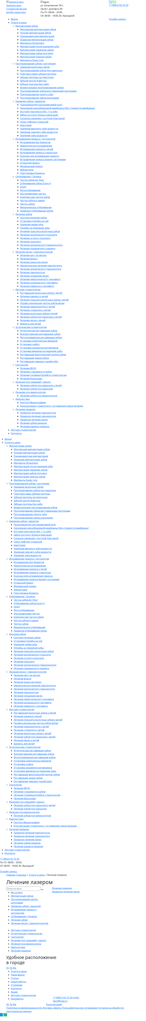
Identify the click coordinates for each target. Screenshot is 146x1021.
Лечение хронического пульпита (38, 234)
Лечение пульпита (30, 241)
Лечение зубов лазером (33, 423)
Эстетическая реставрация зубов (38, 330)
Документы (17, 998)
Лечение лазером (25, 409)
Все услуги (16, 892)
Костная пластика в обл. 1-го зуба (38, 111)
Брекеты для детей (30, 323)
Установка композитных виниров (38, 340)
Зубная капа (27, 169)
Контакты (16, 433)
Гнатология (21, 364)
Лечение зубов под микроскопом (38, 395)
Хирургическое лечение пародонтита (41, 265)
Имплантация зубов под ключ (36, 53)
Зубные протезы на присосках (37, 77)
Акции (14, 991)
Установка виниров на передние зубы (41, 351)
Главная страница (16, 875)
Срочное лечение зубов (33, 217)
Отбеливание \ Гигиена (28, 176)
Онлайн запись (117, 19)
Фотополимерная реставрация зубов (41, 337)
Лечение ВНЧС (28, 368)
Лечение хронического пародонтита (40, 269)
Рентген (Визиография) (33, 402)
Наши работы (18, 981)
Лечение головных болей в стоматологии (43, 375)
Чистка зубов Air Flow (32, 180)
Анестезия (26, 125)
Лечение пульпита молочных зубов (40, 231)
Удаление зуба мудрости (33, 135)
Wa (114, 1)
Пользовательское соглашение (79, 1007)
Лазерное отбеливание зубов (36, 210)
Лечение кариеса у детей (34, 296)
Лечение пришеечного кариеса (37, 248)
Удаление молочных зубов (35, 67)
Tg (110, 1)
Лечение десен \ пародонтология (34, 251)
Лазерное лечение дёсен (34, 419)
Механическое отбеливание (36, 207)
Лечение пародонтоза (32, 272)
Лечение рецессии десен (34, 262)
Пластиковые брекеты (32, 173)
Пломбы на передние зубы (35, 228)
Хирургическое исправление (36, 145)
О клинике (16, 985)
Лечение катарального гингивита (39, 282)
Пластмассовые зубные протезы (38, 73)
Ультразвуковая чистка (33, 193)
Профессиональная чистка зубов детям (42, 303)
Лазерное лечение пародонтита (38, 416)
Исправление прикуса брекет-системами (43, 159)
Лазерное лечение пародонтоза (38, 412)
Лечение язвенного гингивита (37, 286)
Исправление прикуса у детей (36, 149)
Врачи (14, 19)
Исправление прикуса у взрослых (38, 152)
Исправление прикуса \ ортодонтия (35, 138)
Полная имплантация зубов (35, 32)
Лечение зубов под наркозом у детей (41, 317)
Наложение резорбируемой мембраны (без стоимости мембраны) (57, 108)
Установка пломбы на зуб (34, 221)
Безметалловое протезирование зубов (42, 87)
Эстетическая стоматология (31, 327)
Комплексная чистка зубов (35, 197)
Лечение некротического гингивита (40, 279)
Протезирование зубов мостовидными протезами (48, 91)
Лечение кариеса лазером (34, 426)
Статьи (15, 978)
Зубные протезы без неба (34, 84)
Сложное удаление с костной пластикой (42, 118)
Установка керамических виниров (39, 347)
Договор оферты (52, 1007)
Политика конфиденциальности (24, 1007)
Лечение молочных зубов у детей (38, 313)
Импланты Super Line (32, 60)
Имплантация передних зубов (37, 49)
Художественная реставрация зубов (40, 334)
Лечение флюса (28, 258)
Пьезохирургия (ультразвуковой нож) (41, 104)
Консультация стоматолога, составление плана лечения (51, 406)
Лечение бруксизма (31, 378)
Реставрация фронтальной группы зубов (43, 354)
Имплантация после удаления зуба (39, 46)
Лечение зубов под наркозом (36, 388)
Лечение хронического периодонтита (41, 245)
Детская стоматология (27, 289)
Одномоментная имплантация (37, 36)
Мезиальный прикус (31, 166)
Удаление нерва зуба (31, 224)
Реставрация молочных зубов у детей (41, 293)
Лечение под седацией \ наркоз (33, 382)
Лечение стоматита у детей (35, 310)
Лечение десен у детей (32, 320)
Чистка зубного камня (32, 200)
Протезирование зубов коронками (39, 97)
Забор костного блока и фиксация (39, 115)
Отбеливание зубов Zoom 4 (35, 183)
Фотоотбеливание (30, 190)
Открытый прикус (30, 162)
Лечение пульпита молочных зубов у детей (44, 299)
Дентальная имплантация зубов (38, 29)
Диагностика (22, 399)
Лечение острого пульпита (35, 238)
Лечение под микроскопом (30, 392)
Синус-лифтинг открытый (34, 121)
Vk (7, 968)
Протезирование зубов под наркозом (41, 70)
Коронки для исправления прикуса (39, 156)
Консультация (54, 1004)
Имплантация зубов (26, 26)
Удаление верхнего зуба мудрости (39, 128)
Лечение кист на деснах (33, 255)
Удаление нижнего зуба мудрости (39, 132)
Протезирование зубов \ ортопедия (35, 63)
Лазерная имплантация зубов (36, 39)
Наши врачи (18, 974)
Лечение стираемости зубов (36, 371)
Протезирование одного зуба (36, 94)
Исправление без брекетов (35, 142)
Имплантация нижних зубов (35, 56)
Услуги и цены (19, 22)
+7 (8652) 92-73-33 (118, 5)
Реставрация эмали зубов (34, 358)
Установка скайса (29, 344)
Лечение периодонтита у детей (37, 306)
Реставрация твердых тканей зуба (39, 361)
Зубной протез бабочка (33, 80)
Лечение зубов (23, 214)
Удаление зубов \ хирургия (30, 101)
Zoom (23, 186)
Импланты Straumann (32, 43)
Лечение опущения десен (34, 275)
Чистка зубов (27, 204)
